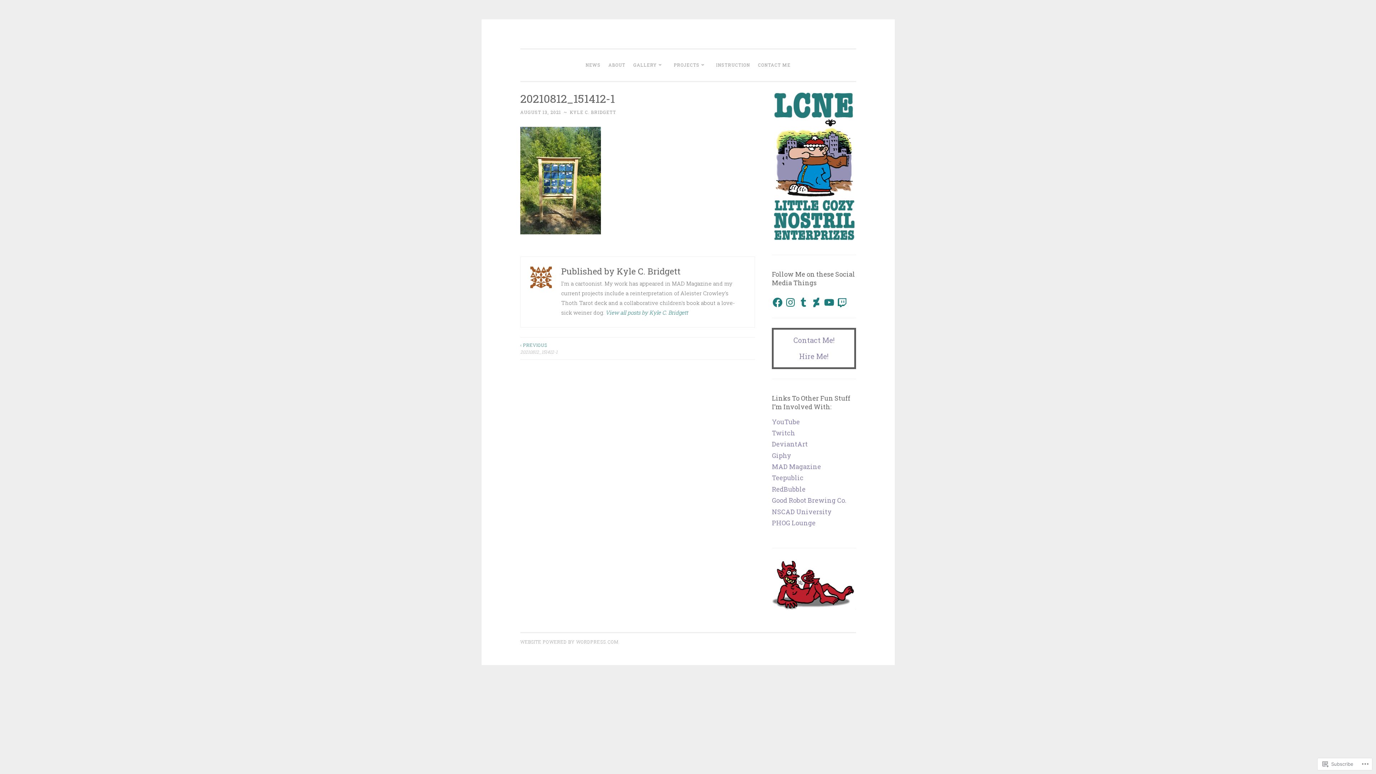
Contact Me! (814, 340)
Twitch (783, 433)
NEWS (593, 65)
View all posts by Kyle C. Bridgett (647, 312)
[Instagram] (790, 302)
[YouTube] (829, 302)
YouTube (786, 421)
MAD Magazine (796, 466)
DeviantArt (790, 444)
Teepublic (787, 477)
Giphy (781, 455)
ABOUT (616, 65)
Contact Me (774, 65)
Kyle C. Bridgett (593, 112)
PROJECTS (686, 65)
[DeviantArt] (816, 302)
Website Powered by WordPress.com (569, 642)
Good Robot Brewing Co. (809, 500)
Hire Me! (813, 356)
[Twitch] (842, 302)
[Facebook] (777, 302)
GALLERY (645, 65)
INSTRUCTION (733, 65)
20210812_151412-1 (539, 348)
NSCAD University (802, 511)
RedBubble (789, 489)
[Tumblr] (803, 302)
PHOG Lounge (794, 523)
